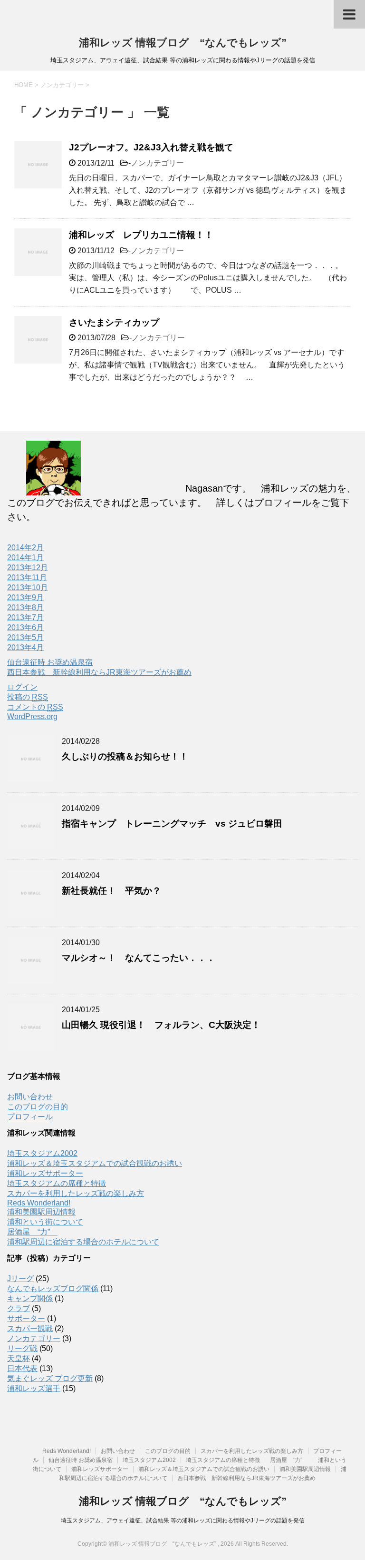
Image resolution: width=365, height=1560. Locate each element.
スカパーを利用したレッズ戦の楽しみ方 (75, 1193)
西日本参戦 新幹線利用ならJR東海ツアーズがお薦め (99, 672)
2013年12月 (27, 567)
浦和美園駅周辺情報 (41, 1212)
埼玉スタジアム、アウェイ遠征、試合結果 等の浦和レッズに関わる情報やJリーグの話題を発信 (183, 1520)
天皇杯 (18, 1358)
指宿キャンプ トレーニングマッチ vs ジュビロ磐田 (172, 824)
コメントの (35, 707)
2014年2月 (25, 547)
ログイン (22, 687)
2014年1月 (25, 557)
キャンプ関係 (30, 1298)
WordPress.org (32, 716)
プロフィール (30, 1117)
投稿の (27, 697)
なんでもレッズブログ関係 (52, 1288)
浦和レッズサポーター (45, 1173)
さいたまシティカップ (118, 322)
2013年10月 (27, 587)
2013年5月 (25, 637)
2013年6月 (25, 627)
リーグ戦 (22, 1348)
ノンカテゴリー (157, 163)
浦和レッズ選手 (33, 1388)
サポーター (26, 1318)
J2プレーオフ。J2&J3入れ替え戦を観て (151, 147)
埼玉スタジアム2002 (42, 1153)
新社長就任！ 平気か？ (111, 891)
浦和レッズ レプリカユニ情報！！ (141, 235)
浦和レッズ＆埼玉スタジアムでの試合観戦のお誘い (94, 1163)
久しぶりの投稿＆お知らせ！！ (125, 756)
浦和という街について (45, 1222)
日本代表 (22, 1368)
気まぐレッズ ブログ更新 (50, 1378)
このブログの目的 (37, 1107)
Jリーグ (20, 1278)
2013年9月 (25, 597)
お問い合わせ (30, 1097)
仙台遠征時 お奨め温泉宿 (50, 662)
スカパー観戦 (30, 1328)
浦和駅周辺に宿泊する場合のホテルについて (83, 1242)
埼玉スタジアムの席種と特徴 (56, 1183)
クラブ (18, 1308)
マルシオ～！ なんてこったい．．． (138, 958)
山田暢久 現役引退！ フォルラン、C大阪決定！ (161, 1025)
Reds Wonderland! (38, 1203)
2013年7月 (25, 617)
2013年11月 (27, 577)
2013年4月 (25, 647)
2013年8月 (25, 607)
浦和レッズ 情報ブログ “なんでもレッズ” (183, 43)
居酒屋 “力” (32, 1232)
